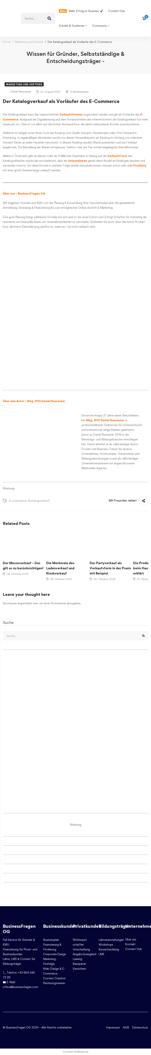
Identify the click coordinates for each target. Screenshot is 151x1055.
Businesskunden (60, 926)
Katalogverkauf (39, 500)
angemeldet (24, 603)
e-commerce (18, 500)
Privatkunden (87, 926)
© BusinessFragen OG (17, 1027)
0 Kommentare (79, 91)
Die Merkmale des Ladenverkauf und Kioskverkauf (60, 568)
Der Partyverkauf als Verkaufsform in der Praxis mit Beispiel (110, 568)
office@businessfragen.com (20, 987)
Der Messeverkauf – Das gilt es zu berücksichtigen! (23, 565)
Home (7, 42)
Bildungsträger (114, 926)
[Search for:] (38, 18)
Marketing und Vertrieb (29, 42)
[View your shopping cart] (145, 18)
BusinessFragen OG (19, 928)
